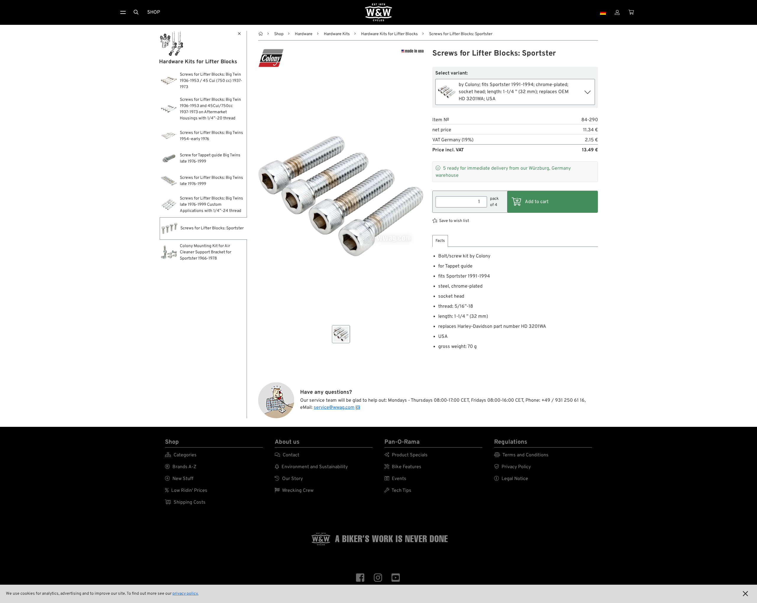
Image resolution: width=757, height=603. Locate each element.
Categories (181, 455)
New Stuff (179, 479)
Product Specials (406, 455)
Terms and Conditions (521, 455)
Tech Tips (397, 491)
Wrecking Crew (294, 491)
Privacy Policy (512, 467)
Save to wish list (454, 220)
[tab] (440, 241)
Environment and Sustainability (311, 467)
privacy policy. (185, 593)
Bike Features (402, 467)
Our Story (289, 479)
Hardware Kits (337, 34)
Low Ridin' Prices (186, 491)
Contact (287, 455)
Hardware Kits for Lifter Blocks (389, 34)
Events (395, 479)
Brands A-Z (180, 467)
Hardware (304, 34)
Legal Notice (511, 479)
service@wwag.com (334, 408)
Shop (153, 12)
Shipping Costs (185, 502)
